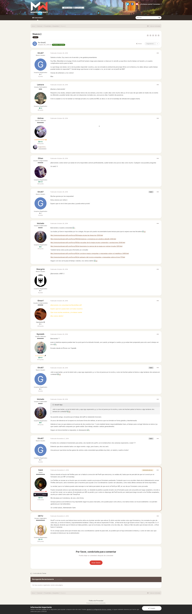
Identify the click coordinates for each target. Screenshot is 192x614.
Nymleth (40, 334)
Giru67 (41, 53)
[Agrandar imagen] (74, 228)
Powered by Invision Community (96, 603)
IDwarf (41, 301)
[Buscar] (159, 17)
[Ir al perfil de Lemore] (40, 98)
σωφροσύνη (42, 147)
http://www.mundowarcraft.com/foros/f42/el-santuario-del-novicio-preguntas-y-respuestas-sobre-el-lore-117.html (87, 257)
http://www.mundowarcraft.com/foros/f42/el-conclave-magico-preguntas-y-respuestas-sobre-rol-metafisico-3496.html (89, 253)
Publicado (59, 53)
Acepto (152, 608)
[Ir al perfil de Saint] (41, 484)
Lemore (40, 85)
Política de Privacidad (96, 600)
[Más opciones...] (158, 53)
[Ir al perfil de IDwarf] (40, 314)
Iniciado (40, 223)
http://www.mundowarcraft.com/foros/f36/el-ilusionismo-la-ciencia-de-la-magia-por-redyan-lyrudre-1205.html (86, 246)
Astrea (41, 118)
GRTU (40, 516)
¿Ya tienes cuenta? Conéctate (150, 4)
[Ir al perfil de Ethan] (40, 172)
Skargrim (40, 269)
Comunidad (38, 17)
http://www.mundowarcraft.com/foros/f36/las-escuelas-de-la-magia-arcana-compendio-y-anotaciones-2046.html (87, 242)
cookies (44, 609)
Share (139, 43)
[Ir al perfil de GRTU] (40, 529)
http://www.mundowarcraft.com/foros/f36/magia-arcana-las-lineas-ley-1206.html (76, 235)
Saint (40, 470)
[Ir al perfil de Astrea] (40, 132)
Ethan (40, 158)
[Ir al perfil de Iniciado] (40, 237)
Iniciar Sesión (96, 562)
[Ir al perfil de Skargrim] (40, 281)
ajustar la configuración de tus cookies (99, 609)
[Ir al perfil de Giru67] (34, 43)
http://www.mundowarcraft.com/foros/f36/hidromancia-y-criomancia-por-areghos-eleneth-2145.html (83, 239)
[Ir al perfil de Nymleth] (40, 348)
